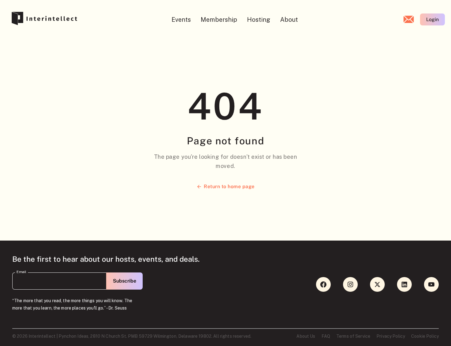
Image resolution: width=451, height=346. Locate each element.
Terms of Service (353, 336)
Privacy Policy (390, 336)
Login (432, 19)
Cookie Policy (425, 336)
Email (21, 272)
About (289, 19)
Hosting (258, 19)
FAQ (326, 336)
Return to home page (229, 186)
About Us (305, 336)
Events (181, 19)
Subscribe (124, 281)
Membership (219, 19)
